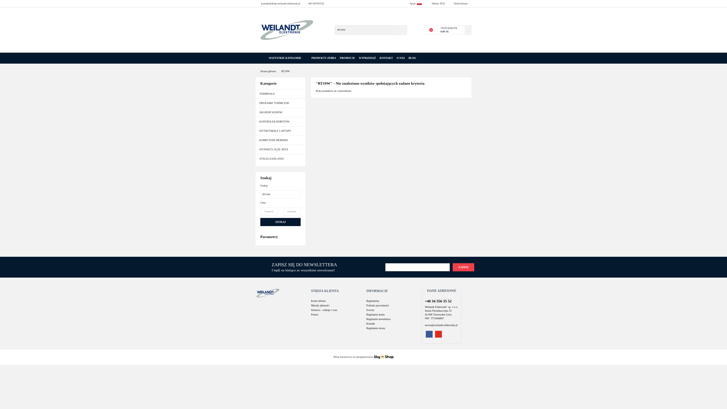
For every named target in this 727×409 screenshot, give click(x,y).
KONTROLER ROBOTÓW (274, 121)
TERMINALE (267, 93)
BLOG (412, 58)
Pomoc (314, 314)
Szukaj (280, 222)
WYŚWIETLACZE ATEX (273, 149)
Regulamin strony (375, 328)
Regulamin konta (375, 314)
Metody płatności (320, 305)
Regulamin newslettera (378, 319)
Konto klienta (318, 301)
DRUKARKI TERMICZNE (274, 103)
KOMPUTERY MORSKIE (273, 140)
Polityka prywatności (377, 305)
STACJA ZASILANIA (271, 158)
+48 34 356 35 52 (438, 301)
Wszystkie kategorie (284, 58)
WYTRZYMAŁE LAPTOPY (275, 131)
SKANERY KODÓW (271, 112)
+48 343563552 (316, 3)
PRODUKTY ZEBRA (323, 58)
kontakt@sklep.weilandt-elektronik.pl (280, 3)
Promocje (347, 58)
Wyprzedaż (367, 58)
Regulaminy (372, 301)
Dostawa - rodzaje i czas (324, 310)
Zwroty (370, 310)
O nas (401, 58)
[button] (325, 291)
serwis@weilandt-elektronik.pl (441, 325)
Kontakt (386, 58)
